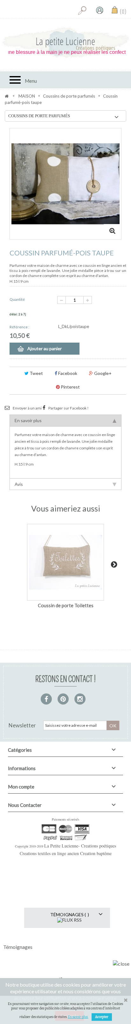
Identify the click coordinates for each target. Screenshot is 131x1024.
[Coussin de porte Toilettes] (65, 562)
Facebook (67, 373)
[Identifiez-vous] (99, 10)
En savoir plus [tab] (28, 420)
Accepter (101, 1017)
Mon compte (21, 786)
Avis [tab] (19, 484)
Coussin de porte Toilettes (65, 605)
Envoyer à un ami (27, 408)
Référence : (19, 327)
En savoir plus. (78, 1017)
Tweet (36, 373)
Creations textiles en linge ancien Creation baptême (66, 853)
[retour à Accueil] (7, 96)
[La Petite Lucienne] (65, 42)
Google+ (102, 373)
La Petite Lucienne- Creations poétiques (80, 846)
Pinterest (70, 387)
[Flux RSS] (69, 919)
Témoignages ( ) (69, 914)
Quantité (17, 299)
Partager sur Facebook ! (68, 408)
